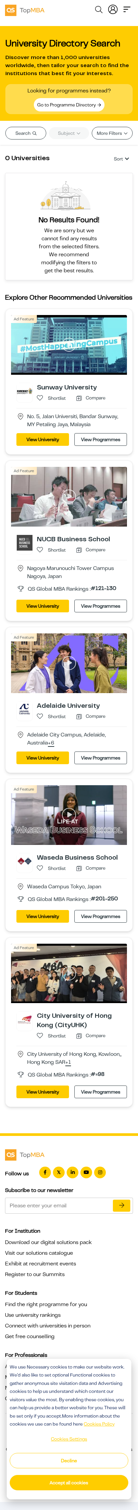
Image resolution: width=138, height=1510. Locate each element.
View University (42, 439)
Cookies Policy (99, 1424)
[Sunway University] (24, 390)
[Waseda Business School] (24, 860)
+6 (51, 743)
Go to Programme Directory (67, 105)
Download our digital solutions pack (48, 1242)
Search (23, 133)
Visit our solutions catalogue (39, 1253)
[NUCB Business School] (24, 542)
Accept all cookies (69, 1483)
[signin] (113, 8)
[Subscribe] (121, 1206)
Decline (69, 1461)
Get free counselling (30, 1336)
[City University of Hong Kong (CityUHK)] (24, 1019)
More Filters (110, 133)
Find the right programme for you (46, 1304)
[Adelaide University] (24, 708)
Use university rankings (33, 1315)
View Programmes (100, 439)
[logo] (25, 9)
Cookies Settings (69, 1439)
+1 (68, 1062)
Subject (67, 133)
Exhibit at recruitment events (40, 1263)
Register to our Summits (35, 1274)
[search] (98, 10)
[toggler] (127, 8)
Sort (118, 159)
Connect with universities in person (47, 1325)
